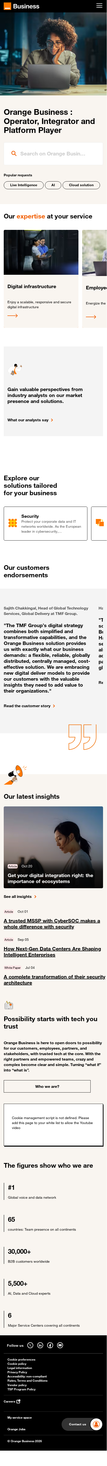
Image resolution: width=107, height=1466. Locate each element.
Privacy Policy (17, 1372)
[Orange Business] (21, 6)
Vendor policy (17, 1385)
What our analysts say (27, 419)
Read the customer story (27, 705)
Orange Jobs (16, 1429)
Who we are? (47, 1086)
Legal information (19, 1368)
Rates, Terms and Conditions (27, 1380)
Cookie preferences (21, 1359)
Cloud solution (81, 185)
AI (53, 185)
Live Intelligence (23, 185)
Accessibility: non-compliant (27, 1376)
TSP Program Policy (21, 1389)
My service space (19, 1417)
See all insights (18, 896)
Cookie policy (16, 1364)
